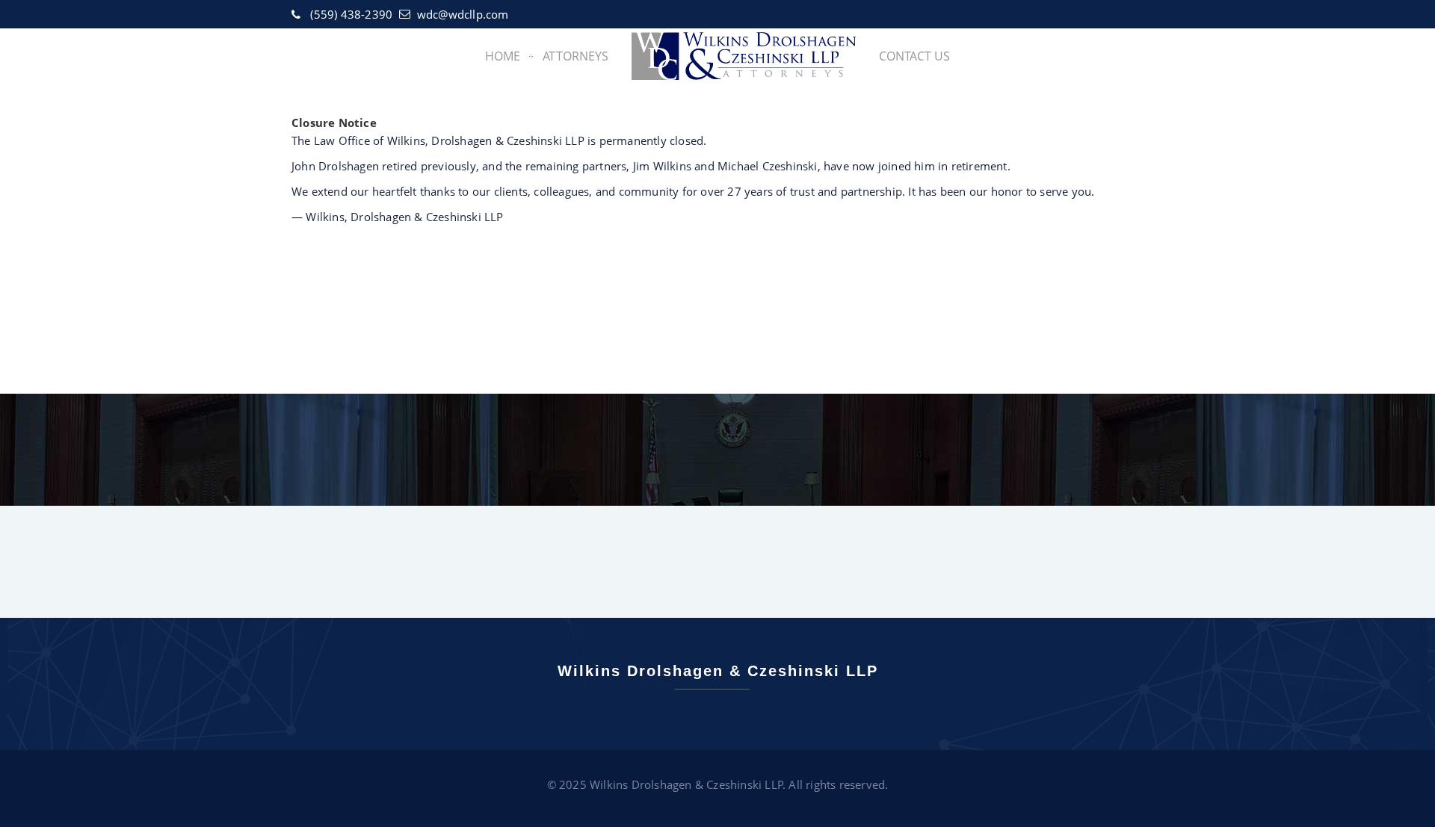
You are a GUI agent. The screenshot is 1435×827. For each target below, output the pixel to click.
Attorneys (575, 56)
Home (502, 56)
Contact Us (914, 56)
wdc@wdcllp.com (463, 14)
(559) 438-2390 (351, 14)
